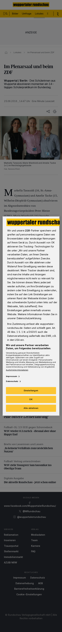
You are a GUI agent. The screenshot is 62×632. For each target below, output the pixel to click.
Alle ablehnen (31, 408)
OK (31, 399)
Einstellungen (31, 390)
